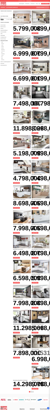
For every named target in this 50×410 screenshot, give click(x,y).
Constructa (3, 50)
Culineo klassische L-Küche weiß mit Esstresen (38, 24)
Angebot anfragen (16, 33)
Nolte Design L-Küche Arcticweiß (36, 380)
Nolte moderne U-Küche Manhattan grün (37, 124)
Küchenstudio (33, 3)
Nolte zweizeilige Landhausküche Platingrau (38, 299)
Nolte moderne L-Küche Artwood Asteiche (19, 149)
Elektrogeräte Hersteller (4, 40)
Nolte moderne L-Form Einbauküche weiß (37, 324)
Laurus (2, 55)
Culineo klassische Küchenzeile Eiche (18, 24)
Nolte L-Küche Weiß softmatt (17, 174)
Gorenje (2, 28)
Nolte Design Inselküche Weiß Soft (18, 324)
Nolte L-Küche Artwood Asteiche (36, 199)
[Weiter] (33, 391)
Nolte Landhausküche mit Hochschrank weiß (38, 249)
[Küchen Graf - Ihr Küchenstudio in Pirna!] (4, 4)
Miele (2, 42)
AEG (1, 52)
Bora (2, 56)
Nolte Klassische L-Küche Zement (18, 299)
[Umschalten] (11, 25)
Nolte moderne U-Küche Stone (36, 99)
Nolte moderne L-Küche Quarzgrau (37, 174)
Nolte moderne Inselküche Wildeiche (37, 224)
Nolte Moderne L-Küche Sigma (36, 274)
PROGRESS (3, 53)
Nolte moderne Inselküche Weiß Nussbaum (19, 199)
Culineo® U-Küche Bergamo (17, 99)
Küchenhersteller (3, 31)
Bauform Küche (3, 26)
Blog (39, 3)
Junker (2, 45)
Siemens (2, 43)
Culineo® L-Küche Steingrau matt (18, 74)
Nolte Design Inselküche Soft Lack (18, 124)
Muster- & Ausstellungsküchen (6, 61)
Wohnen (37, 3)
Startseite (3, 7)
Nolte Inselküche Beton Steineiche (37, 149)
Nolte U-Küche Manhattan (17, 274)
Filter (2, 19)
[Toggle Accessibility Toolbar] (48, 408)
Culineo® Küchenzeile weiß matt (36, 74)
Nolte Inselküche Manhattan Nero (18, 224)
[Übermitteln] (11, 14)
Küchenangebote (21, 3)
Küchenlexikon (27, 3)
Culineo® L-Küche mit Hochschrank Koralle (38, 49)
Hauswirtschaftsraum (4, 30)
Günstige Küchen (3, 37)
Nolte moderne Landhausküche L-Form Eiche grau (20, 380)
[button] (1, 408)
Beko (2, 58)
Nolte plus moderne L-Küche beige (18, 349)
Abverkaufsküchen (4, 65)
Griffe (1, 33)
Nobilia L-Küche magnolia (35, 349)
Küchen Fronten (3, 38)
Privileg (2, 46)
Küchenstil (2, 63)
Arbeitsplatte (3, 35)
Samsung (2, 59)
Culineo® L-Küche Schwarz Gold (17, 49)
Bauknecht (3, 49)
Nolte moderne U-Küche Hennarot (18, 249)
